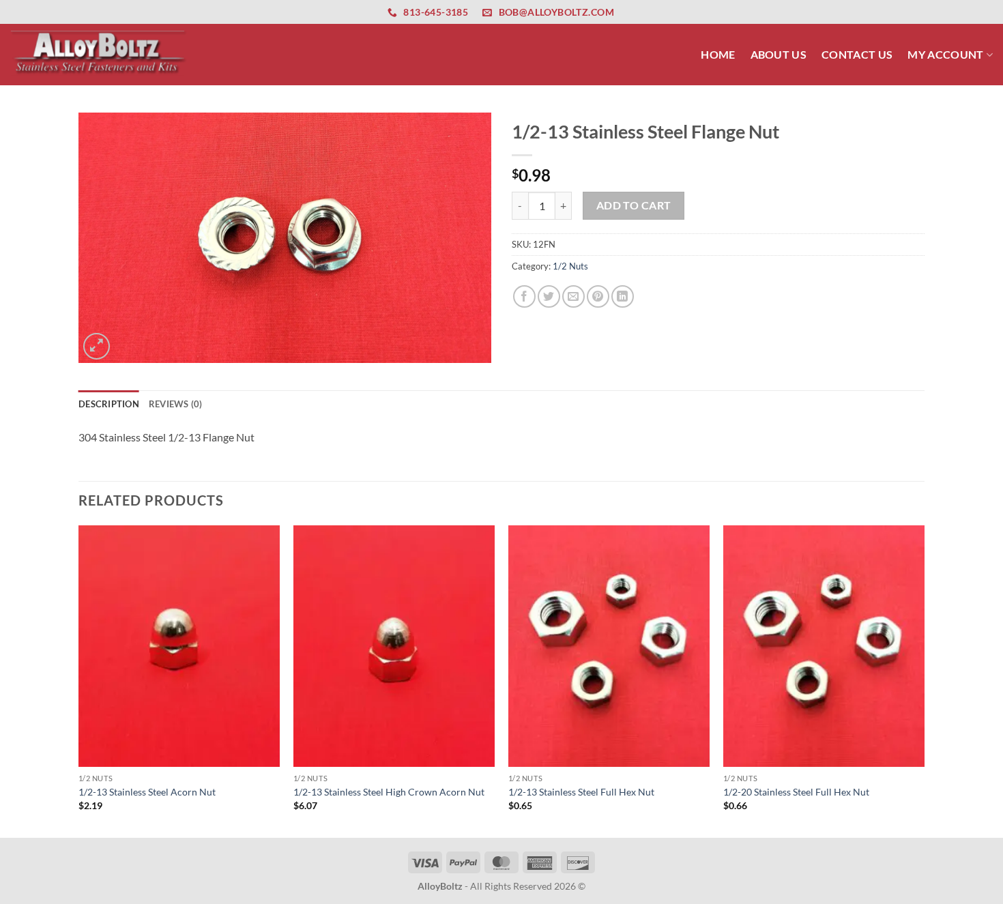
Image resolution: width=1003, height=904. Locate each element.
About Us (779, 54)
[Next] (924, 680)
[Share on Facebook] (524, 296)
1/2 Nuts (570, 266)
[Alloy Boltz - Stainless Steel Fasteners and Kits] (99, 54)
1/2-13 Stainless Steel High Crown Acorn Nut (388, 792)
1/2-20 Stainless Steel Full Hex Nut (796, 792)
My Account (945, 54)
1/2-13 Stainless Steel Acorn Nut (147, 792)
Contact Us (857, 54)
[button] (96, 346)
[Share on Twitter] (549, 296)
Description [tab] (108, 403)
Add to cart (633, 205)
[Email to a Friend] (573, 296)
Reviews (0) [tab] (176, 403)
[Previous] (79, 680)
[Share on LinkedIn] (622, 296)
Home (718, 54)
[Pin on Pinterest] (598, 296)
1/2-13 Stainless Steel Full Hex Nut (581, 792)
